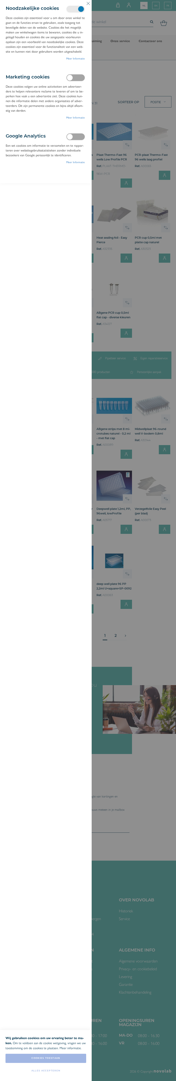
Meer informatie (75, 58)
